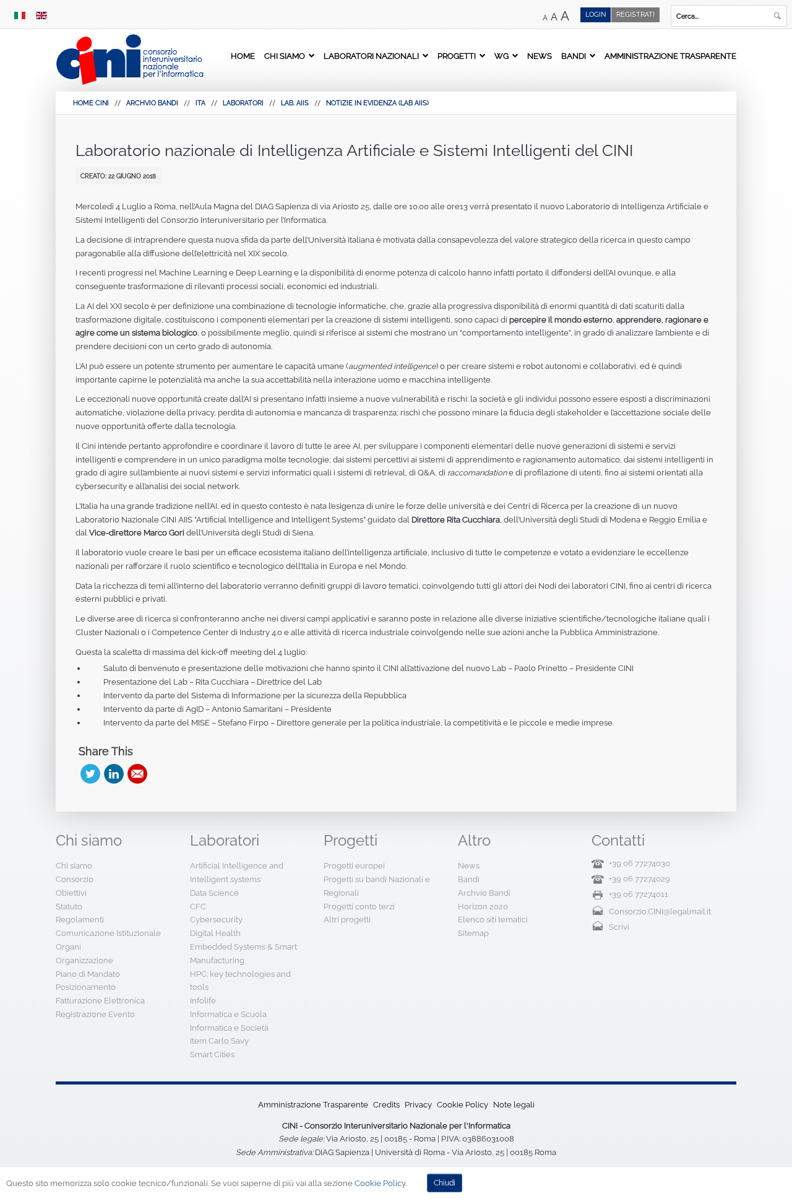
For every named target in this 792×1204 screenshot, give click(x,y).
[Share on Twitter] (90, 774)
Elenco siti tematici (493, 919)
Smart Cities (212, 1054)
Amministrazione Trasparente (670, 56)
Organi (68, 946)
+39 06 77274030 (639, 863)
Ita (200, 103)
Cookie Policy (462, 1104)
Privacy (418, 1104)
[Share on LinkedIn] (114, 774)
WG (501, 56)
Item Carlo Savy (219, 1041)
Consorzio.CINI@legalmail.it (660, 911)
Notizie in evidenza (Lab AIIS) (377, 103)
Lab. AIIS (295, 103)
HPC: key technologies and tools (240, 980)
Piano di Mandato (88, 974)
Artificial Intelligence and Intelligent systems (236, 872)
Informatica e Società (229, 1028)
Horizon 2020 (483, 906)
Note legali (514, 1104)
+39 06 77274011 (638, 894)
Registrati (635, 15)
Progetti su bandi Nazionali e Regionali (377, 886)
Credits (386, 1104)
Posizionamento (86, 987)
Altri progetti (347, 919)
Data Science (214, 893)
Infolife (203, 1000)
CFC (198, 906)
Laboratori (243, 103)
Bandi (573, 56)
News (539, 56)
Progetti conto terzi (359, 906)
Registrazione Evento (95, 1014)
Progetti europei (354, 865)
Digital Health (215, 933)
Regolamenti (80, 919)
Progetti (456, 56)
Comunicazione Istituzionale (108, 933)
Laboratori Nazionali (371, 56)
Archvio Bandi (152, 103)
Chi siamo (284, 56)
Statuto (69, 906)
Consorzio (74, 879)
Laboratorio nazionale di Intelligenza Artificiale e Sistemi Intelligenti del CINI (354, 150)
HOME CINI (91, 103)
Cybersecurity (216, 919)
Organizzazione (84, 960)
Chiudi (444, 1183)
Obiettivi (71, 893)
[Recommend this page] (137, 774)
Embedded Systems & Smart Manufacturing (243, 953)
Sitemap (473, 933)
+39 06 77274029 (639, 878)
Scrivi (619, 927)
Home (243, 56)
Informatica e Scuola (228, 1014)
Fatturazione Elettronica (100, 1000)
